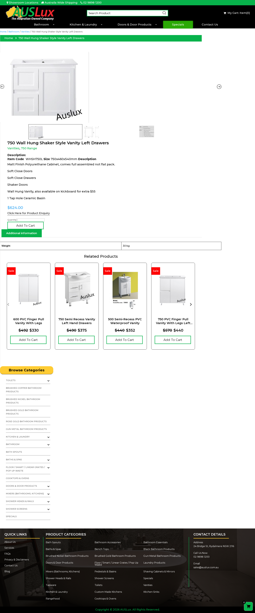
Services (9, 548)
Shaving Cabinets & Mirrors (159, 572)
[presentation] (8, 304)
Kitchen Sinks (151, 592)
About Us (9, 542)
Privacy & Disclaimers (16, 560)
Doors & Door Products (134, 24)
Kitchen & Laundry (83, 24)
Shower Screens (104, 578)
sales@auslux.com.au (206, 567)
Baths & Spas (53, 549)
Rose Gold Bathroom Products (26, 421)
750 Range (29, 148)
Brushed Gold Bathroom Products (115, 556)
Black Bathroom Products (158, 549)
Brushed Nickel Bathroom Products (67, 556)
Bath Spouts (14, 452)
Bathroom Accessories (108, 542)
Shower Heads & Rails (58, 578)
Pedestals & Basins (105, 572)
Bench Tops (102, 549)
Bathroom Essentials (155, 542)
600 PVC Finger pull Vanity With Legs (28, 321)
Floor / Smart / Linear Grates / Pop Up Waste (116, 564)
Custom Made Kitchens (108, 592)
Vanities (25, 31)
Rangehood (53, 599)
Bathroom (41, 24)
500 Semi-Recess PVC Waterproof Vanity (125, 321)
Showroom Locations (23, 2)
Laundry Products (154, 563)
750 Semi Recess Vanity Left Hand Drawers (76, 321)
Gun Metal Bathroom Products (26, 429)
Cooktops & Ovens (17, 478)
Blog (7, 571)
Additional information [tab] (21, 233)
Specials (178, 24)
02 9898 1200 (92, 2)
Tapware (51, 585)
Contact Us (210, 24)
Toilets (98, 585)
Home (3, 31)
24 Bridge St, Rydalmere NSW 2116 (213, 546)
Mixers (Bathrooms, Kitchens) (63, 572)
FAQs (7, 554)
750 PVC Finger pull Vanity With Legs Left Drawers (173, 321)
